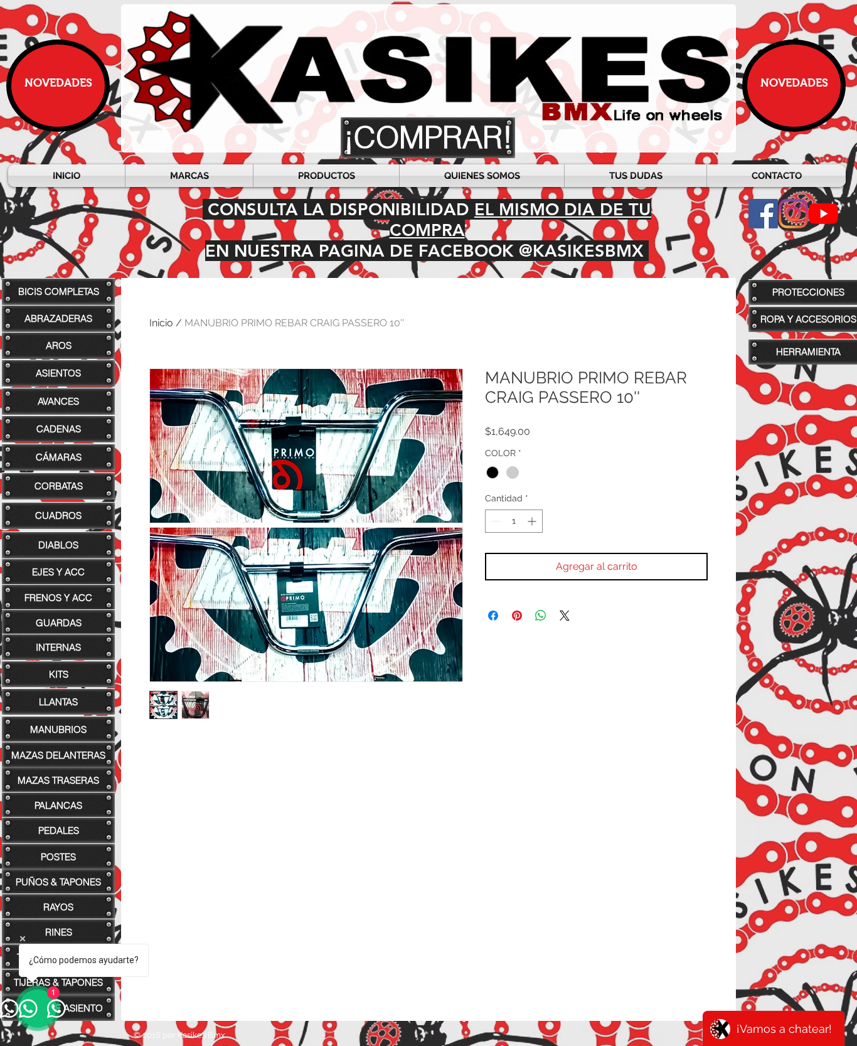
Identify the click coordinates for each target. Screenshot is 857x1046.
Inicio (161, 323)
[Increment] (533, 521)
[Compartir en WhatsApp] (540, 615)
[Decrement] (495, 521)
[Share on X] (564, 615)
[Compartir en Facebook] (493, 615)
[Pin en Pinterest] (516, 615)
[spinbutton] (514, 521)
